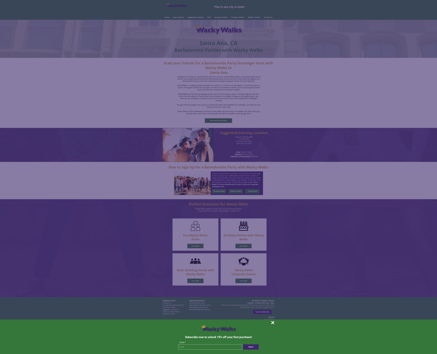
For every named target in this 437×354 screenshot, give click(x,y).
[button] (272, 322)
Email (181, 342)
